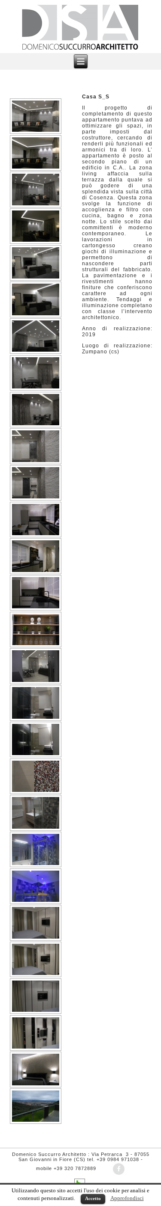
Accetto (93, 1198)
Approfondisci (127, 1198)
